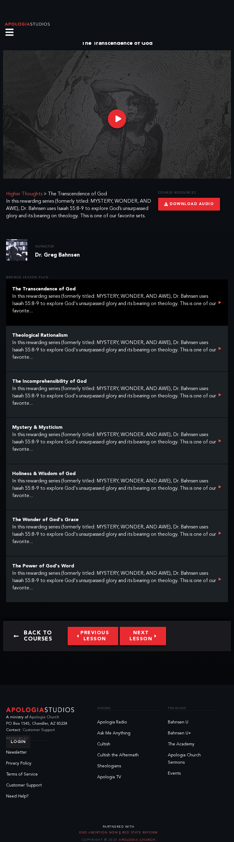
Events (174, 773)
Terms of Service (22, 774)
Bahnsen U (178, 722)
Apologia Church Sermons (184, 759)
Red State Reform (139, 832)
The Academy (181, 744)
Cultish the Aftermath (118, 755)
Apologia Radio (112, 722)
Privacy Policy (18, 763)
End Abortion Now (99, 832)
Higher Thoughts (24, 194)
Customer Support (39, 730)
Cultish (103, 744)
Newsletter (16, 752)
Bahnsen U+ (179, 733)
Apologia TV (109, 777)
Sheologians (109, 766)
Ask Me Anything (113, 733)
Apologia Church (44, 717)
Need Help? (17, 796)
